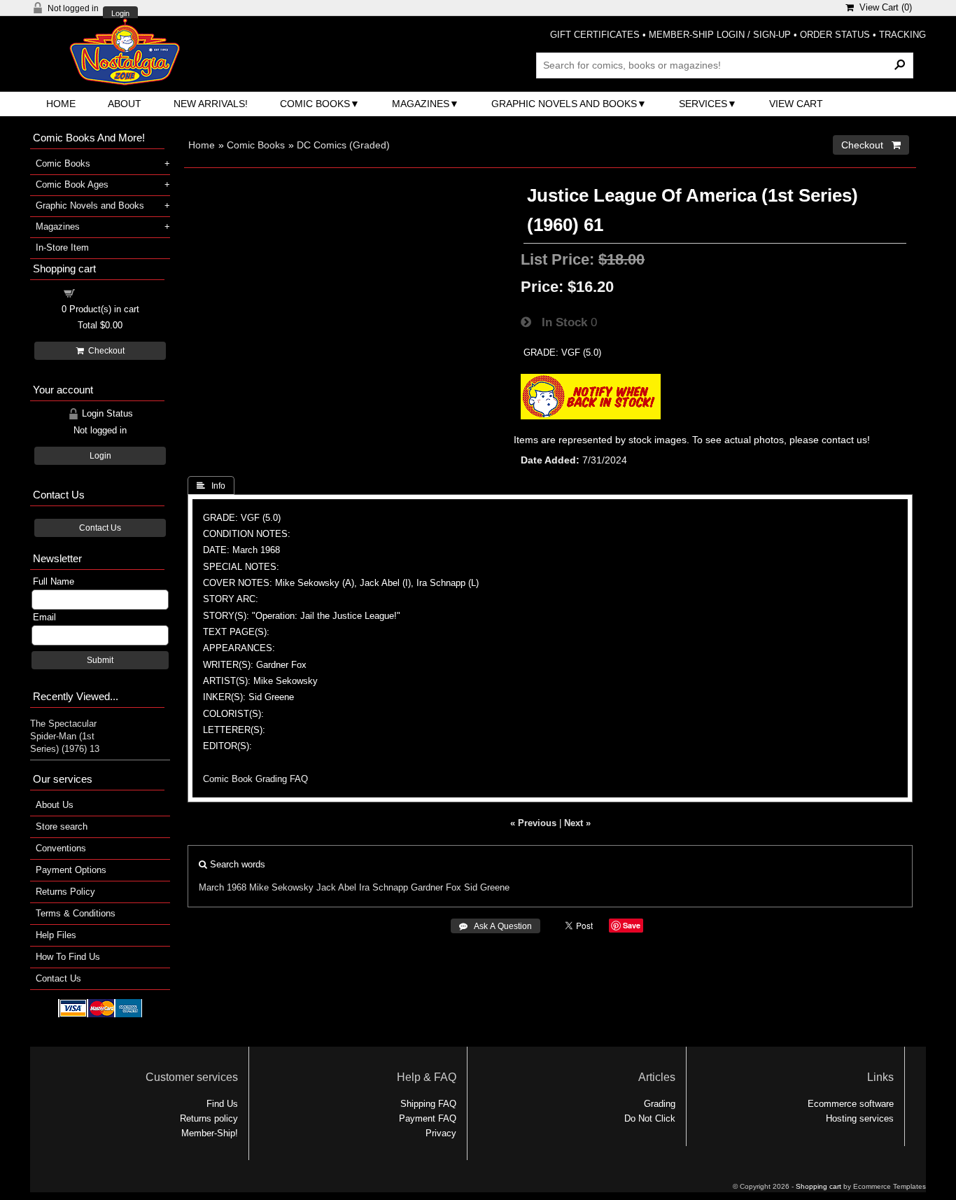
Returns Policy (65, 891)
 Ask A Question (495, 926)
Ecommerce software (851, 1103)
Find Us (222, 1103)
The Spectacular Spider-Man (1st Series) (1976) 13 (64, 736)
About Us (54, 805)
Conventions (61, 848)
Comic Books (315, 103)
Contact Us (100, 528)
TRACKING (902, 34)
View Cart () (883, 7)
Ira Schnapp (383, 887)
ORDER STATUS (835, 34)
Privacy (441, 1133)
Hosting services (860, 1118)
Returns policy (209, 1118)
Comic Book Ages (72, 184)
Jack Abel (336, 887)
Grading (659, 1103)
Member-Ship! (209, 1133)
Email (44, 617)
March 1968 (222, 887)
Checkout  (871, 145)
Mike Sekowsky (281, 887)
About (124, 103)
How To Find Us (68, 956)
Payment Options (71, 870)
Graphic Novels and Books (564, 103)
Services (703, 103)
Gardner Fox (436, 887)
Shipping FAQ (428, 1103)
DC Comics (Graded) (343, 145)
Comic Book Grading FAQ (255, 779)
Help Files (56, 935)
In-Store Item (62, 247)
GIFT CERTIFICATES (595, 34)
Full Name (53, 581)
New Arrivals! (211, 103)
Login (120, 14)
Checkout (104, 351)
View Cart (796, 103)
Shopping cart (108, 292)
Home (61, 103)
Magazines (420, 103)
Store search (61, 826)
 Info (211, 486)
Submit (100, 660)
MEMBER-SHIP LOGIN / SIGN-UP (720, 34)
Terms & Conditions (75, 913)
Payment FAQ (427, 1118)
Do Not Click (649, 1118)
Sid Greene (486, 887)
